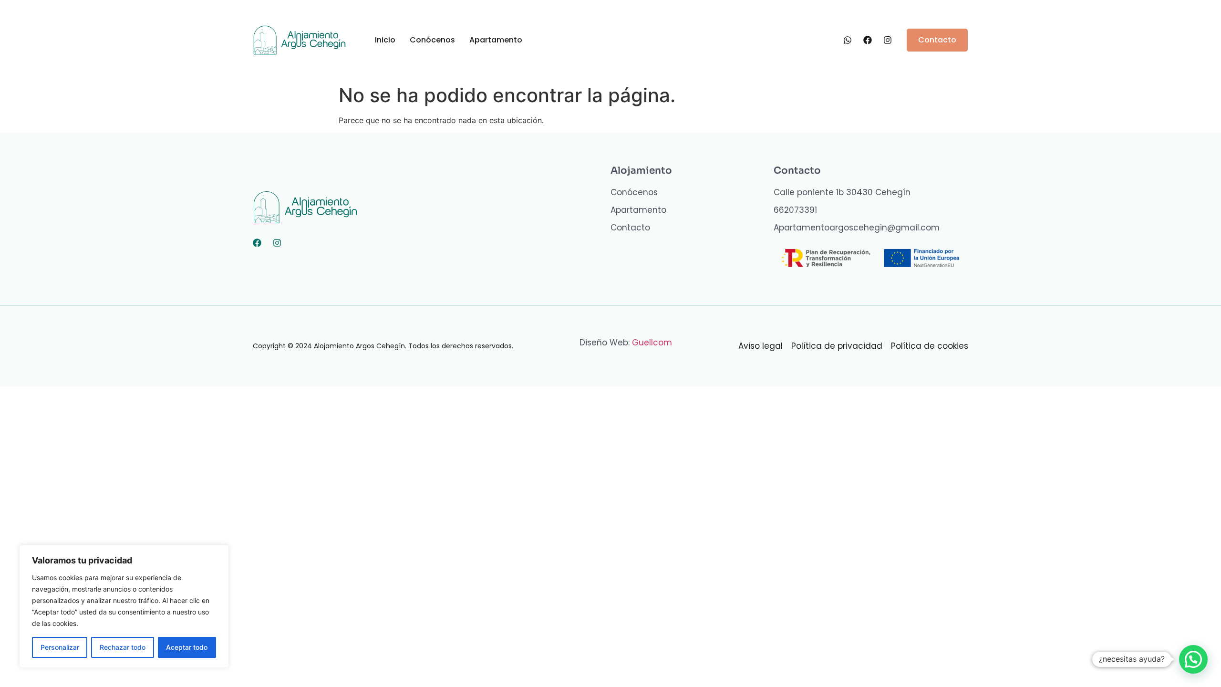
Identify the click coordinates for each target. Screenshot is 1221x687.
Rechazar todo (122, 647)
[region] (124, 606)
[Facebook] (257, 243)
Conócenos (432, 39)
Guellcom (652, 342)
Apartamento (495, 39)
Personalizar (60, 647)
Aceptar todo (186, 647)
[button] (1193, 659)
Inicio (385, 39)
